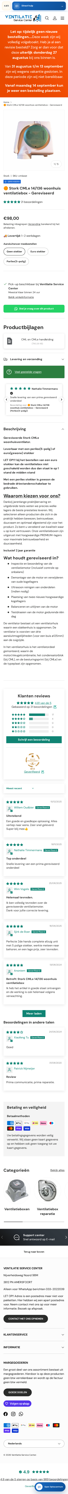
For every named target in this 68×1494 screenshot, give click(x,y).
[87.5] (33, 760)
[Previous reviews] (6, 399)
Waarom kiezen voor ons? (31, 496)
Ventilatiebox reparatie (47, 1211)
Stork (6, 175)
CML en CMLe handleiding (37, 339)
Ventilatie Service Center (24, 1455)
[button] (12, 202)
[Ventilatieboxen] (17, 1190)
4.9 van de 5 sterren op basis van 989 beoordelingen (34, 1479)
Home (6, 102)
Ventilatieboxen (17, 1209)
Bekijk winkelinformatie (21, 297)
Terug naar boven (34, 1251)
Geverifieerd (32, 772)
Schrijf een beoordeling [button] (34, 739)
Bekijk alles (57, 1170)
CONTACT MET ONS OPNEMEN (25, 1318)
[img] (14, 802)
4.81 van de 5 (43, 703)
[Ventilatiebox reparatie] (47, 1190)
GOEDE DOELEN (17, 1392)
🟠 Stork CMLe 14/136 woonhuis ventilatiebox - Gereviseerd (32, 105)
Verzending (34, 224)
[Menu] (62, 18)
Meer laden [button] (34, 1013)
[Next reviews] (61, 399)
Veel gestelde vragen (28, 372)
